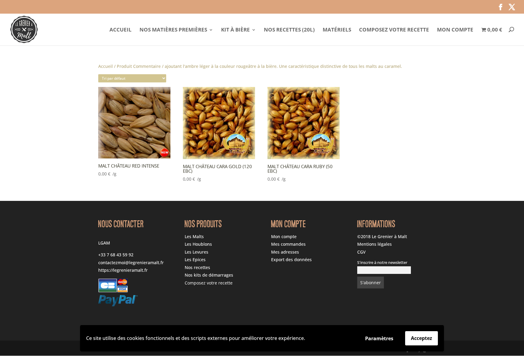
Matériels (337, 30)
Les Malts (194, 236)
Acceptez (421, 338)
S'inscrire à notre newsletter (382, 262)
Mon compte (455, 30)
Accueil (120, 30)
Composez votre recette (394, 30)
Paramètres (379, 338)
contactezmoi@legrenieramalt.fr (131, 262)
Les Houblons (198, 244)
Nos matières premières (173, 30)
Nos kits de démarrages (209, 275)
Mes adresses (285, 252)
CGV (361, 252)
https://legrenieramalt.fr (123, 270)
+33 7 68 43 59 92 (115, 255)
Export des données (291, 259)
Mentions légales (374, 244)
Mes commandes (288, 244)
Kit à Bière (235, 30)
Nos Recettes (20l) (289, 30)
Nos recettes (197, 267)
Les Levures (196, 252)
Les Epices (195, 259)
